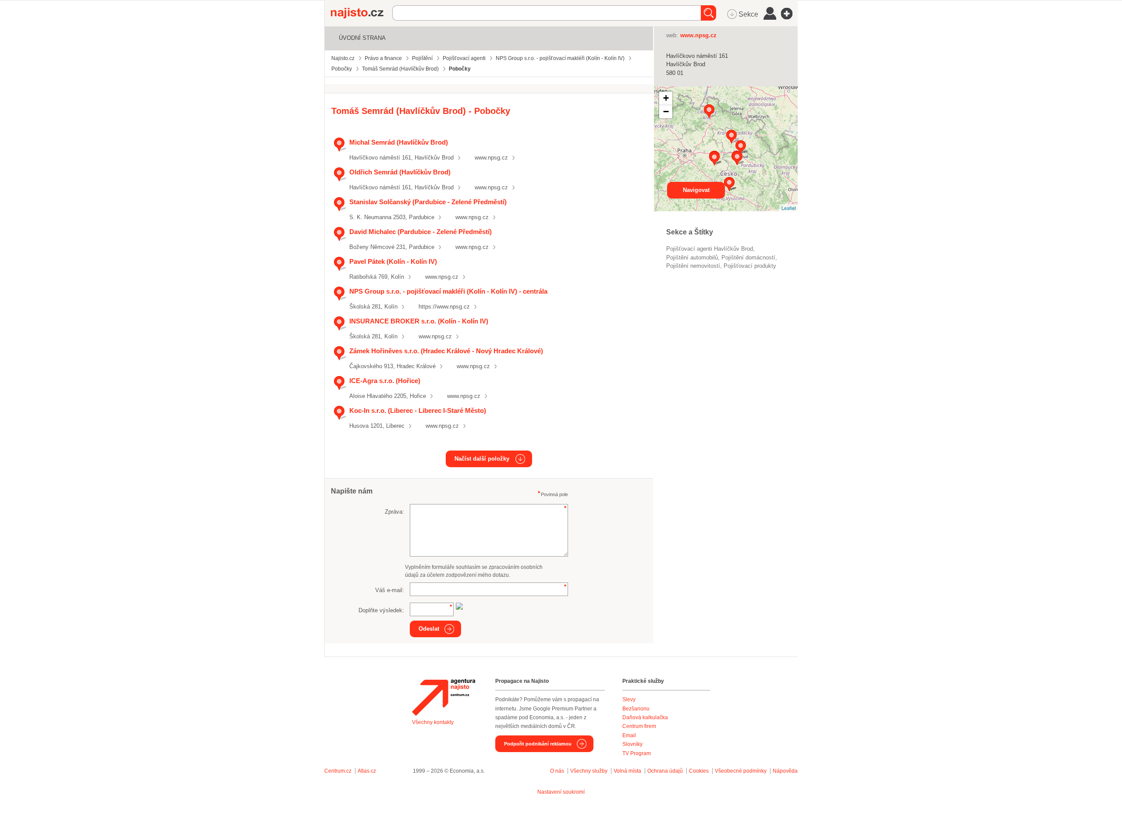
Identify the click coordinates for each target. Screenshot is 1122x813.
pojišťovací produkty (750, 266)
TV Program (636, 753)
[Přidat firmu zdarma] (789, 13)
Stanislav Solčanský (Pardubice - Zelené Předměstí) (428, 202)
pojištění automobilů (692, 257)
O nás (557, 771)
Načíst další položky (481, 458)
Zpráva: (394, 511)
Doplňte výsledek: (381, 610)
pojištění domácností (748, 257)
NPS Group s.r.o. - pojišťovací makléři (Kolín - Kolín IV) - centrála (448, 291)
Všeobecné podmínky (741, 771)
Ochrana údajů (665, 771)
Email (629, 735)
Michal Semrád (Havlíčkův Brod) (398, 142)
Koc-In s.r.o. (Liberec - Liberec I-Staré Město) (417, 410)
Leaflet (788, 207)
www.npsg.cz (491, 157)
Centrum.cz (338, 771)
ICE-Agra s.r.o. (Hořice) (384, 380)
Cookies (699, 771)
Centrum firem (639, 726)
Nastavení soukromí (561, 792)
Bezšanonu (636, 709)
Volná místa (627, 771)
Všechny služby (589, 771)
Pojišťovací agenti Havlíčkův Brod (709, 248)
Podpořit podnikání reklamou (538, 743)
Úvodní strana (362, 38)
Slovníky (632, 744)
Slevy (629, 699)
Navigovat (696, 190)
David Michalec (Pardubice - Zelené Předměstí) (420, 231)
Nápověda (785, 771)
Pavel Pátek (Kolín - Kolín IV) (393, 261)
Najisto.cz (361, 13)
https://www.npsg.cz (444, 306)
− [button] (666, 111)
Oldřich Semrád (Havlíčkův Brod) (400, 172)
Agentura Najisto (443, 697)
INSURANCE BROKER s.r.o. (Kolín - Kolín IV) (418, 321)
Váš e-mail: (389, 590)
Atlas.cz (367, 771)
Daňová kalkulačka (645, 717)
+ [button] (666, 97)
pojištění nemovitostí (693, 266)
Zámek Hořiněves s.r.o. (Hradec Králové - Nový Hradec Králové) (446, 351)
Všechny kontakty (433, 722)
